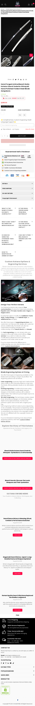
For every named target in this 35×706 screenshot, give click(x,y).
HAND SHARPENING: (24, 110)
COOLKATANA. (17, 704)
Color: (3, 110)
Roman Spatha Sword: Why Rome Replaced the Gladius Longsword (17, 596)
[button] (17, 141)
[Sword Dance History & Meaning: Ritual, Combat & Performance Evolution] (17, 508)
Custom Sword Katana (12, 346)
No (24, 115)
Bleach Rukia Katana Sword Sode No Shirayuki (17, 458)
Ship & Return (7, 129)
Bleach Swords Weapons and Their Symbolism (17, 488)
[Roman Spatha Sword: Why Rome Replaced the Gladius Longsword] (17, 585)
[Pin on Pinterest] (18, 79)
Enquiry (16, 129)
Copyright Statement (9, 198)
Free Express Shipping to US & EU (12, 156)
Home (2, 9)
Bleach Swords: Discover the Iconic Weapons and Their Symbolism (17, 481)
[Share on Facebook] (13, 79)
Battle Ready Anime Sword (13, 9)
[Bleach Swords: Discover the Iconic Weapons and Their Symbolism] (17, 470)
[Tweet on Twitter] (15, 79)
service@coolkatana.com (12, 655)
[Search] (5, 4)
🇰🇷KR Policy (29, 156)
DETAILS (5, 183)
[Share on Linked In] (21, 79)
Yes (20, 115)
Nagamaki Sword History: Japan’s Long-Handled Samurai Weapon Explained (17, 558)
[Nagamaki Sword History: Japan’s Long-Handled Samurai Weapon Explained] (17, 547)
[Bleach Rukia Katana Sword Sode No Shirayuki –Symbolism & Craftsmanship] (17, 440)
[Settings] (28, 4)
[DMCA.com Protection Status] (5, 694)
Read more (18, 535)
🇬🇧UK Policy (23, 156)
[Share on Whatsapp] (23, 79)
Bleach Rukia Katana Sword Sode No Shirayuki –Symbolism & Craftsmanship (17, 452)
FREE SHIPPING (7, 188)
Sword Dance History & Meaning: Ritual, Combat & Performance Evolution (17, 519)
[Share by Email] (26, 79)
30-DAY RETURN (7, 193)
